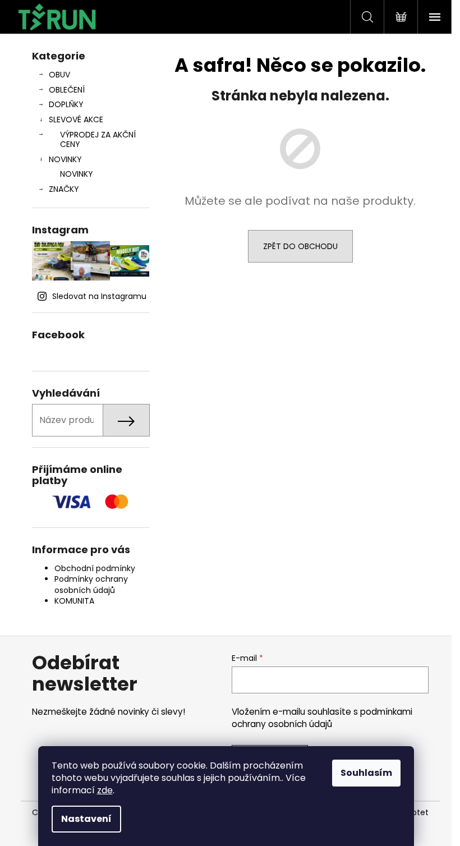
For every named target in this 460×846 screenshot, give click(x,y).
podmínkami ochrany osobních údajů (322, 718)
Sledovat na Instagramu (99, 296)
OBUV (59, 74)
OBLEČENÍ (67, 89)
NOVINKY (65, 159)
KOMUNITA (74, 600)
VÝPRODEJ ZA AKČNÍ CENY (98, 139)
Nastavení (86, 818)
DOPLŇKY (66, 104)
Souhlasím (366, 772)
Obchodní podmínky (94, 568)
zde (105, 790)
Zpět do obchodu (300, 246)
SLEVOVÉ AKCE (76, 119)
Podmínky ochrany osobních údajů (91, 584)
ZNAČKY (64, 189)
